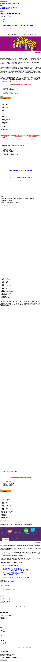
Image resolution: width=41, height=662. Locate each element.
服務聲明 (30, 647)
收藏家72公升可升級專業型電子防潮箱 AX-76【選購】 (13, 572)
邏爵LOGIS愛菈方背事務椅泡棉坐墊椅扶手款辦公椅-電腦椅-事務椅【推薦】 (17, 577)
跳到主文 (2, 11)
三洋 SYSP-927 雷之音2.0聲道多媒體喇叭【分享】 (12, 573)
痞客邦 (7, 589)
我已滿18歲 (2, 659)
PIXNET (12, 647)
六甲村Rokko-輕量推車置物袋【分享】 (10, 574)
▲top (1, 593)
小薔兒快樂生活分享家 (9, 8)
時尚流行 (8, 592)
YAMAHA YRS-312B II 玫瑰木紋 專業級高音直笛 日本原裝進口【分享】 (16, 570)
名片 (3, 21)
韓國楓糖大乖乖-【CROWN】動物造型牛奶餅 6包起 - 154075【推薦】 (16, 569)
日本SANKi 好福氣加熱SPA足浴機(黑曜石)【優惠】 (12, 568)
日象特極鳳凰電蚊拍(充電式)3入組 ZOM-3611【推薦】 (18, 25)
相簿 (3, 18)
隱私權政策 (26, 647)
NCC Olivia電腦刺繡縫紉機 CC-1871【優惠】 (11, 565)
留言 (9, 589)
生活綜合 (9, 16)
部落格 (4, 19)
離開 (6, 659)
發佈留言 (2, 602)
